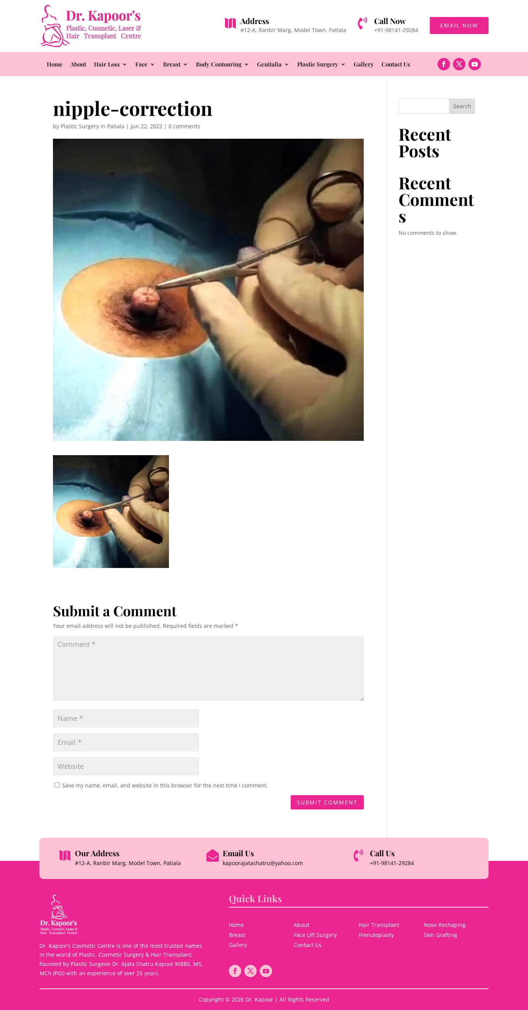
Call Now (390, 20)
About (78, 64)
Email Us (238, 853)
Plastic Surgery (317, 64)
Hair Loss (107, 64)
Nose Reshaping (445, 924)
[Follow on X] (459, 64)
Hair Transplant (379, 924)
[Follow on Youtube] (474, 64)
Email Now (459, 25)
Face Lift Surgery (315, 935)
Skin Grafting (440, 935)
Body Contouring (219, 64)
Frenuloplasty (376, 935)
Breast (172, 64)
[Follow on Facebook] (444, 64)
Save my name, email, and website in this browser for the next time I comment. (165, 785)
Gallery (364, 64)
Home (55, 64)
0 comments (184, 126)
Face (141, 64)
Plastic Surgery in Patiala (92, 126)
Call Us (382, 853)
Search (462, 106)
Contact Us (396, 64)
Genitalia (269, 64)
